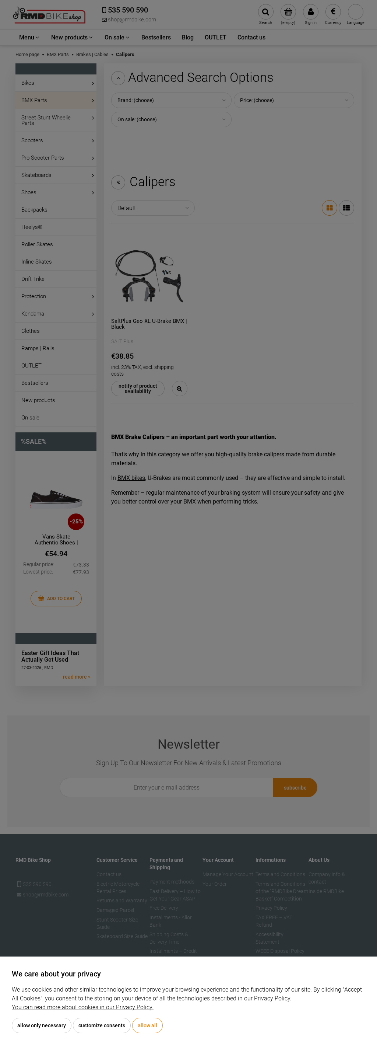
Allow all (147, 1025)
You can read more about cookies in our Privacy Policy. (83, 1007)
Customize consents (101, 1025)
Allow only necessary (41, 1025)
